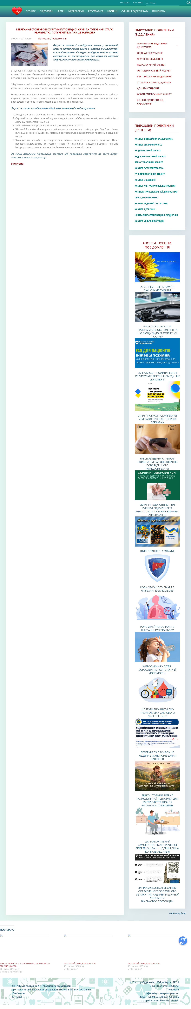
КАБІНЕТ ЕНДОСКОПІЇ (145, 180)
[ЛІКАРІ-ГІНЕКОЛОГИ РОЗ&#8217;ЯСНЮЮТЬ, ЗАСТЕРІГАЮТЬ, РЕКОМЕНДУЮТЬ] (30, 948)
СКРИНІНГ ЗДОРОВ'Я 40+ (134, 11)
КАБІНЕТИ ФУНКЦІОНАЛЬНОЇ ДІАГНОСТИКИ (156, 191)
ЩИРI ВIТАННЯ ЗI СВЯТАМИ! (157, 551)
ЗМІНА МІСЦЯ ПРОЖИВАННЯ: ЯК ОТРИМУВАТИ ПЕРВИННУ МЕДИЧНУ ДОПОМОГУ (157, 376)
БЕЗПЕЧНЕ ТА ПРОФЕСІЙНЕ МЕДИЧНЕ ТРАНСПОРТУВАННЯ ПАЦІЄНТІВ (157, 756)
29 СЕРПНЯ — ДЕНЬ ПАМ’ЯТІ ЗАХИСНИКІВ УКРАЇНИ (157, 288)
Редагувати (17, 163)
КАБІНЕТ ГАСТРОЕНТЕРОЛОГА (149, 168)
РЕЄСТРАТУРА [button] (95, 11)
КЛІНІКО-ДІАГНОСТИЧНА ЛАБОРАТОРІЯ (150, 102)
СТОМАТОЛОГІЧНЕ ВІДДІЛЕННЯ (154, 82)
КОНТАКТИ (137, 2)
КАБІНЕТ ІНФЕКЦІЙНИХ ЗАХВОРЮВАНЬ (154, 139)
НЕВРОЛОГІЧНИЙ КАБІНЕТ (151, 64)
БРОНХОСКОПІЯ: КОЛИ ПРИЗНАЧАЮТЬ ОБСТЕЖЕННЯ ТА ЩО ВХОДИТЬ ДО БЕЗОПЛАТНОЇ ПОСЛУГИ (157, 331)
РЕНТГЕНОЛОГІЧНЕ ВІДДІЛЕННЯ (154, 76)
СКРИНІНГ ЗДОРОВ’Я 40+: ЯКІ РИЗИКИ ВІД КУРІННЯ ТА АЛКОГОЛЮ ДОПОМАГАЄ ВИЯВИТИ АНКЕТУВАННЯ (157, 509)
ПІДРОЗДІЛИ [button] (46, 11)
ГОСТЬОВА (124, 2)
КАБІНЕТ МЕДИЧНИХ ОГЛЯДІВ (149, 221)
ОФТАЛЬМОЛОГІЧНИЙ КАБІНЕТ (154, 70)
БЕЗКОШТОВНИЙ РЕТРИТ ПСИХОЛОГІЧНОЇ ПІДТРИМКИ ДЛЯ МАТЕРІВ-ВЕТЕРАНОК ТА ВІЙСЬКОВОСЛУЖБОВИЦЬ (157, 800)
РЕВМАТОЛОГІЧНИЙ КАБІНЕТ (149, 162)
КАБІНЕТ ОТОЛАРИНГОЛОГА (148, 144)
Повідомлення (59, 38)
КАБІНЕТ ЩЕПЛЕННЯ (145, 209)
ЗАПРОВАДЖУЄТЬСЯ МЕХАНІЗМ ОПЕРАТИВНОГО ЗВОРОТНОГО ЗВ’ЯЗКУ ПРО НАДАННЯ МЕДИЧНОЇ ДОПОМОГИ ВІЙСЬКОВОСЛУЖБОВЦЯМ (157, 894)
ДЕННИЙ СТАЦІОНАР (148, 88)
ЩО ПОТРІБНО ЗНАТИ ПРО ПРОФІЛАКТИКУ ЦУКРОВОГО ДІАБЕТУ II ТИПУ (157, 713)
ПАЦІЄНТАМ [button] (158, 11)
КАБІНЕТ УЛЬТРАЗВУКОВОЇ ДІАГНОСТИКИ (155, 186)
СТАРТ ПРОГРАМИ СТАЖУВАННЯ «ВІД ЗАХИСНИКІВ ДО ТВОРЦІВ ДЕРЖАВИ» (157, 419)
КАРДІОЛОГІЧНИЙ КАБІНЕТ (148, 150)
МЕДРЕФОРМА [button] (76, 11)
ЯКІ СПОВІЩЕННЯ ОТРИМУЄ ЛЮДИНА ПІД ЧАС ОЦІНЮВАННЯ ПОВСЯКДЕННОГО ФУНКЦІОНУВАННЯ (157, 463)
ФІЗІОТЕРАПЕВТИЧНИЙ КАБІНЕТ (154, 94)
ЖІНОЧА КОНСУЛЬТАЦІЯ (150, 53)
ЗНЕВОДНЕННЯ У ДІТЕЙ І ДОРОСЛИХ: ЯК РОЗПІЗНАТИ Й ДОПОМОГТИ (157, 670)
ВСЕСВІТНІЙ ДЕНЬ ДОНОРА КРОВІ (80, 963)
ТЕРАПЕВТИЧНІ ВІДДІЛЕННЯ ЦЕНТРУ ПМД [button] (152, 45)
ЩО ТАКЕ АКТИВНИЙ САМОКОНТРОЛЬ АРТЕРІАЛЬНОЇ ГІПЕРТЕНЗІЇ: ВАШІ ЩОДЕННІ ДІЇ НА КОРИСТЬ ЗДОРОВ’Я (157, 846)
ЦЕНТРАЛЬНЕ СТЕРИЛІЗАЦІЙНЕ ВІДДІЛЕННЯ (156, 215)
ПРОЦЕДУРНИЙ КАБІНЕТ (147, 197)
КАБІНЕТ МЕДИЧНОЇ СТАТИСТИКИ (151, 203)
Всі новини (44, 38)
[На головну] (17, 11)
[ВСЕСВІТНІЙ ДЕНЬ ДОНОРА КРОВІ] (94, 948)
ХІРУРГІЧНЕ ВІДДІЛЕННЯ (150, 58)
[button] (189, 2)
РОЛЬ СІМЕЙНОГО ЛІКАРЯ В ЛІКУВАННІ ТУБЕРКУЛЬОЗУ (157, 589)
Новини (112, 11)
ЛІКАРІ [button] (60, 11)
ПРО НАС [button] (31, 11)
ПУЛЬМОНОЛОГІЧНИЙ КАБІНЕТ (150, 174)
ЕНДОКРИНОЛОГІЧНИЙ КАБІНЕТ (150, 156)
